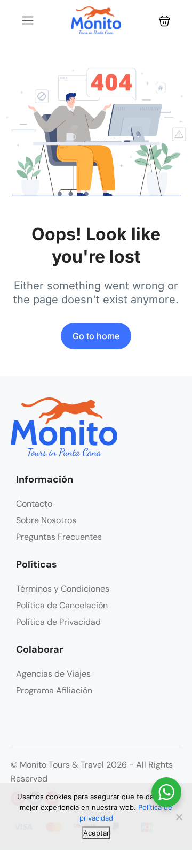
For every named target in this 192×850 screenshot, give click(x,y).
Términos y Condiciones (62, 588)
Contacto (34, 503)
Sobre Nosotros (46, 520)
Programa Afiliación (54, 690)
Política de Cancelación (62, 605)
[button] (164, 20)
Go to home (96, 336)
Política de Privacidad (58, 621)
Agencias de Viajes (53, 673)
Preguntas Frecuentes (59, 536)
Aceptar (96, 833)
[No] (178, 816)
